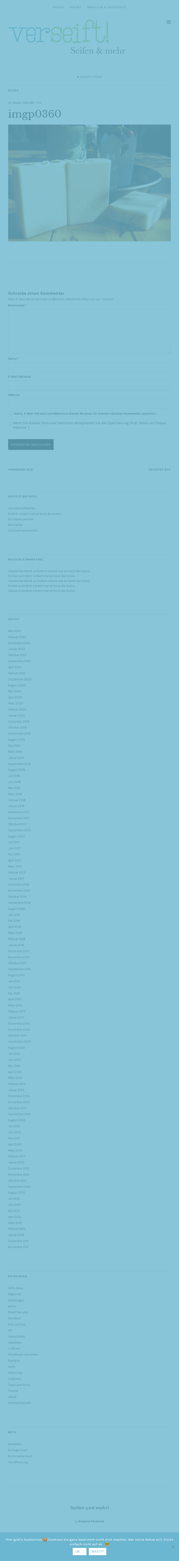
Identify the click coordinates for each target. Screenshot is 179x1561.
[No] (173, 1546)
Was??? (97, 1551)
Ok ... (80, 1551)
